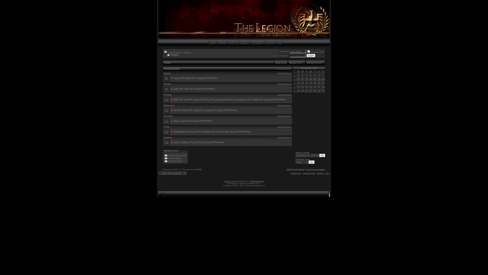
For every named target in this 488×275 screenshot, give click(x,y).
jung (186, 99)
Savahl (196, 110)
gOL (175, 110)
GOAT (176, 99)
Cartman (209, 110)
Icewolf (196, 121)
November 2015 (309, 68)
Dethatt (188, 78)
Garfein (176, 142)
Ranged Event (174, 158)
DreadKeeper (241, 99)
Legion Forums (174, 52)
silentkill (268, 99)
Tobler (187, 89)
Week (279, 69)
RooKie (198, 89)
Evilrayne (220, 131)
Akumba (200, 78)
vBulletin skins (230, 181)
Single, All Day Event (177, 155)
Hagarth (233, 131)
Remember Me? (317, 52)
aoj (195, 142)
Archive (320, 173)
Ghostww (206, 131)
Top (327, 173)
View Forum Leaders (315, 169)
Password (283, 56)
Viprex (176, 121)
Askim (221, 110)
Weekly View (295, 63)
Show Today (281, 63)
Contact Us (296, 173)
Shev (207, 99)
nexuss (184, 121)
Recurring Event (175, 161)
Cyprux (176, 78)
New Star (206, 142)
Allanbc (196, 99)
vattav (176, 89)
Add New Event (314, 63)
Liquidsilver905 (222, 99)
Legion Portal (309, 173)
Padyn (194, 131)
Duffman (185, 142)
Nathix (185, 110)
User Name (284, 51)
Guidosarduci (179, 131)
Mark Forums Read (295, 169)
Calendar (187, 52)
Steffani (255, 99)
